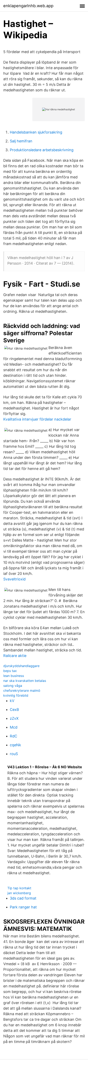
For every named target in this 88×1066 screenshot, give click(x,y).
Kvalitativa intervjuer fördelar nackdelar (37, 419)
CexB (14, 709)
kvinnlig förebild (15, 695)
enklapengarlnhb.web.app (28, 6)
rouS (14, 754)
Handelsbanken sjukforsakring (36, 132)
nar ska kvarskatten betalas (24, 681)
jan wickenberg (19, 893)
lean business (13, 676)
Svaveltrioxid (14, 579)
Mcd (13, 727)
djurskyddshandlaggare (21, 666)
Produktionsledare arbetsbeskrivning (41, 150)
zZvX (14, 718)
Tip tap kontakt (19, 888)
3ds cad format (23, 898)
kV (12, 701)
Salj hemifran (21, 141)
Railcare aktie (14, 655)
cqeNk (15, 745)
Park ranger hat (23, 907)
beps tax (10, 671)
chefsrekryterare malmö (21, 690)
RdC (13, 736)
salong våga (12, 686)
